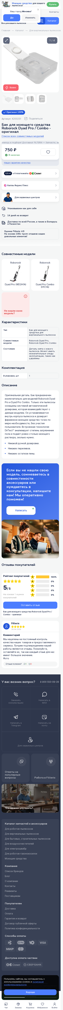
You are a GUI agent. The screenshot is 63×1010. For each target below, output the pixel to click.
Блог (7, 876)
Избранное (42, 1007)
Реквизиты (11, 891)
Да (11, 17)
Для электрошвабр (15, 848)
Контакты (10, 886)
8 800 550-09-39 (49, 682)
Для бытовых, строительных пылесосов (27, 838)
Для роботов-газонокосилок (21, 853)
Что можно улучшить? (19, 808)
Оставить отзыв (30, 605)
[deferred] (48, 152)
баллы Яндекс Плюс (17, 185)
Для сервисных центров (27, 197)
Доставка (10, 908)
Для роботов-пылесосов (19, 829)
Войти (54, 1007)
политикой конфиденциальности (24, 983)
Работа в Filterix (44, 777)
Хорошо (30, 992)
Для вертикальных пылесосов (22, 834)
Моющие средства (15, 858)
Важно (13, 87)
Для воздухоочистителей (19, 843)
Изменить (30, 17)
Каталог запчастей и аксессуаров (26, 823)
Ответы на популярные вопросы (12, 774)
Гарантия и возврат (16, 918)
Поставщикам (12, 896)
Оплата (9, 913)
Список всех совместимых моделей (23, 136)
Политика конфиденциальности (22, 928)
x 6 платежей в (16, 173)
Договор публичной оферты (21, 923)
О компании (11, 881)
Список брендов (14, 871)
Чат (6, 1007)
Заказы (18, 1007)
